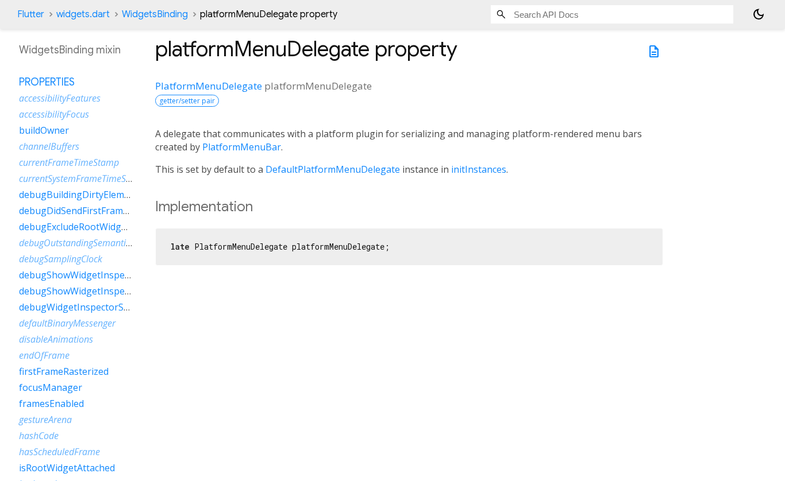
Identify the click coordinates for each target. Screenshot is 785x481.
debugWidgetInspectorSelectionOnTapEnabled (120, 307)
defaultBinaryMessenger (67, 323)
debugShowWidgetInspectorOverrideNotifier (116, 291)
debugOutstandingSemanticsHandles (93, 242)
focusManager (50, 387)
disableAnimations (56, 339)
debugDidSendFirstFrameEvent (85, 210)
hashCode (39, 435)
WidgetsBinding (155, 14)
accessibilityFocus (54, 114)
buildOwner (44, 130)
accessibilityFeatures (60, 98)
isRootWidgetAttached (67, 467)
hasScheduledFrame (59, 451)
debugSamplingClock (60, 259)
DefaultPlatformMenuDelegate (332, 169)
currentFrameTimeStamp (69, 162)
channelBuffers (49, 146)
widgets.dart (83, 14)
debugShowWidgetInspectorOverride (99, 275)
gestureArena (45, 419)
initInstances (478, 169)
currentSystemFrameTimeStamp (83, 178)
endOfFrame (44, 355)
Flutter (30, 14)
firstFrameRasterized (64, 371)
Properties (47, 82)
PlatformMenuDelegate (208, 85)
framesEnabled (51, 403)
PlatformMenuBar (241, 147)
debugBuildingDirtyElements (81, 194)
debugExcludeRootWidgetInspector (95, 226)
